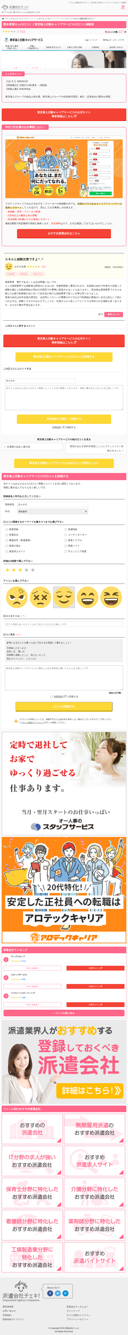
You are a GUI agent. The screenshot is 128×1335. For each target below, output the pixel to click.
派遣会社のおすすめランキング (23, 19)
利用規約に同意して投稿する (64, 418)
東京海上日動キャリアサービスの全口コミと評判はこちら (64, 463)
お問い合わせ (9, 1311)
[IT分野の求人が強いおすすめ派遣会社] (32, 1174)
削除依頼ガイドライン (13, 1319)
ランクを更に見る (65, 1013)
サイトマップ (73, 1311)
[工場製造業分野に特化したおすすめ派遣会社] (32, 1270)
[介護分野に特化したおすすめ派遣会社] (94, 1206)
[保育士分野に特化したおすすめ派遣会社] (32, 1206)
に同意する (66, 696)
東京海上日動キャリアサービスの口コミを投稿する (64, 356)
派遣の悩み (38, 274)
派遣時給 (24, 274)
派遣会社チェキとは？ (77, 1306)
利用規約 (57, 427)
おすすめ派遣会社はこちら (64, 233)
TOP (6, 19)
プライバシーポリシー (77, 1319)
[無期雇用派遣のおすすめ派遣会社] (94, 1142)
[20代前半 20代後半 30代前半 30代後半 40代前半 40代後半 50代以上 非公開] (52, 511)
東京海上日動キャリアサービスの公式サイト (64, 114)
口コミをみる (32, 968)
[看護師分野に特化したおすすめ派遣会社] (32, 1238)
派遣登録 (11, 274)
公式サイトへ (94, 968)
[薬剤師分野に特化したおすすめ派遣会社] (94, 1238)
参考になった (114, 314)
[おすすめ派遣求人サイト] (94, 1174)
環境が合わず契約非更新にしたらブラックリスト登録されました (97, 448)
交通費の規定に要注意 (18, 446)
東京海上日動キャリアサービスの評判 (54, 19)
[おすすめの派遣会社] (32, 1142)
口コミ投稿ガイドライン (33, 722)
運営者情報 (8, 1306)
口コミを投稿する (64, 706)
